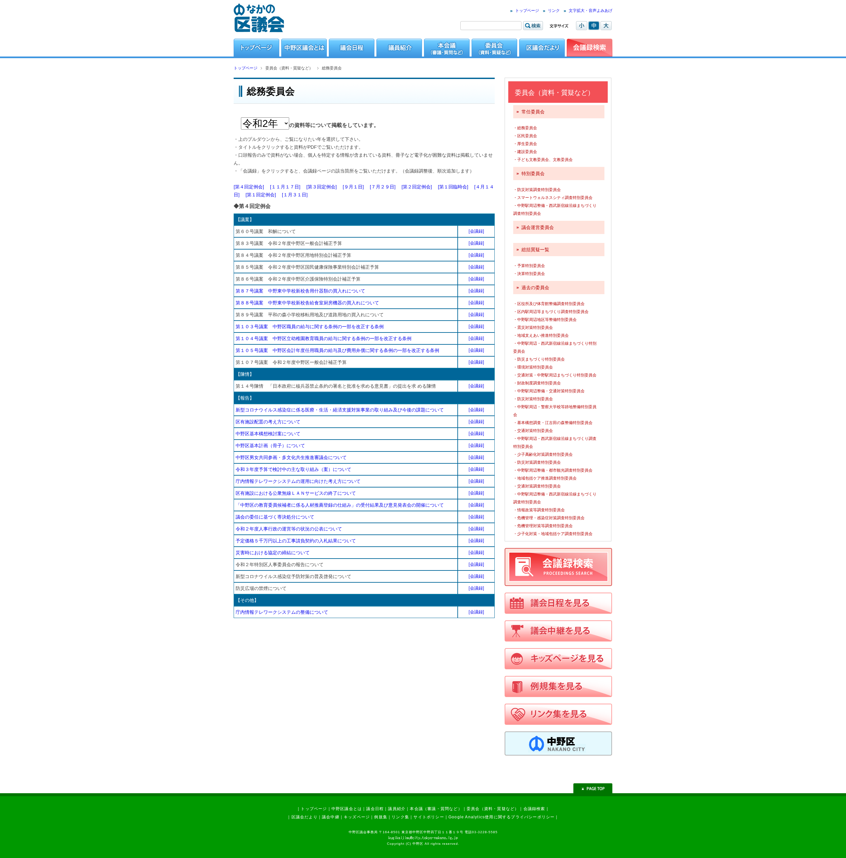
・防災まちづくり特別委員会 (539, 359)
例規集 (380, 817)
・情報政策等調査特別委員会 (539, 510)
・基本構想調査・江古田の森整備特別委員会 (553, 423)
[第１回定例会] (261, 194)
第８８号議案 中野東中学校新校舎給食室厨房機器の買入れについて (307, 302)
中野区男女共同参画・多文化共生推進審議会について (291, 457)
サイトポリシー (428, 817)
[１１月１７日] (285, 186)
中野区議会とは (346, 808)
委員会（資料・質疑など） (493, 808)
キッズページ (357, 817)
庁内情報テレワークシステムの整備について (282, 612)
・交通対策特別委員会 (533, 431)
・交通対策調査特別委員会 (537, 486)
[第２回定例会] (417, 186)
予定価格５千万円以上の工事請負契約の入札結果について (296, 540)
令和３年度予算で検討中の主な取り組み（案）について (293, 469)
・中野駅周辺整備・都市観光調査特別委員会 (553, 470)
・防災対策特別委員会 (533, 399)
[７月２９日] (383, 186)
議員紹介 (396, 808)
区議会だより (304, 817)
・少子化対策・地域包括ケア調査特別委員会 (553, 534)
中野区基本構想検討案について (268, 433)
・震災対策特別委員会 (533, 328)
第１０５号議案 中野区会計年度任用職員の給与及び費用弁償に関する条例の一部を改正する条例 (337, 350)
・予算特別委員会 (529, 266)
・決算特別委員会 (529, 274)
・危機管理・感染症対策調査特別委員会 (549, 518)
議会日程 (375, 808)
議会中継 (330, 817)
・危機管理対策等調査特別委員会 (543, 526)
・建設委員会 (525, 152)
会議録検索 (534, 808)
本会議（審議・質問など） (436, 808)
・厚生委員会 (525, 144)
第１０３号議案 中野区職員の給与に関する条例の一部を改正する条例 (310, 326)
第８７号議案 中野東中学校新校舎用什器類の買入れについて (300, 290)
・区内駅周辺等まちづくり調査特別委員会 (551, 312)
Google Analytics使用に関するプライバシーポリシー (501, 817)
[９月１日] (353, 186)
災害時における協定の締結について (273, 552)
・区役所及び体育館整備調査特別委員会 (549, 304)
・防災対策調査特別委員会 (537, 190)
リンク (554, 10)
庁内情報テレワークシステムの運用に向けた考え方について (298, 481)
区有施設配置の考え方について (268, 421)
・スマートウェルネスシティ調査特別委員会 (553, 198)
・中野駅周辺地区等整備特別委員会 (545, 320)
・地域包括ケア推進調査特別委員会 (545, 478)
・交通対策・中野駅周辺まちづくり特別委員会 (554, 375)
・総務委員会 (525, 128)
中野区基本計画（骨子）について (270, 445)
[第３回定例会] (321, 186)
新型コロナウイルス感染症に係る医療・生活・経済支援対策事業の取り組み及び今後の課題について (340, 409)
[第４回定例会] (249, 186)
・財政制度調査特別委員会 (537, 383)
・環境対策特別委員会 (533, 367)
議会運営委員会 (537, 227)
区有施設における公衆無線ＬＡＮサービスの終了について (296, 493)
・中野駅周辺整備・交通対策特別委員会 (549, 391)
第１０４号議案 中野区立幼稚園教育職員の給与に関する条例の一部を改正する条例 (323, 338)
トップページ (527, 10)
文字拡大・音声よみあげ (590, 10)
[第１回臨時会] (453, 186)
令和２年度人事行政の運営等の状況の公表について (289, 528)
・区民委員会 (525, 136)
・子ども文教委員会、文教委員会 (543, 160)
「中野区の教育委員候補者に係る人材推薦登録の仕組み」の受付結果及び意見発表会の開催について (340, 505)
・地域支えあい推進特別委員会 (541, 335)
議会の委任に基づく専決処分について (275, 517)
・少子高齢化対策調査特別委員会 (543, 454)
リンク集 (400, 817)
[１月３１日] (295, 194)
